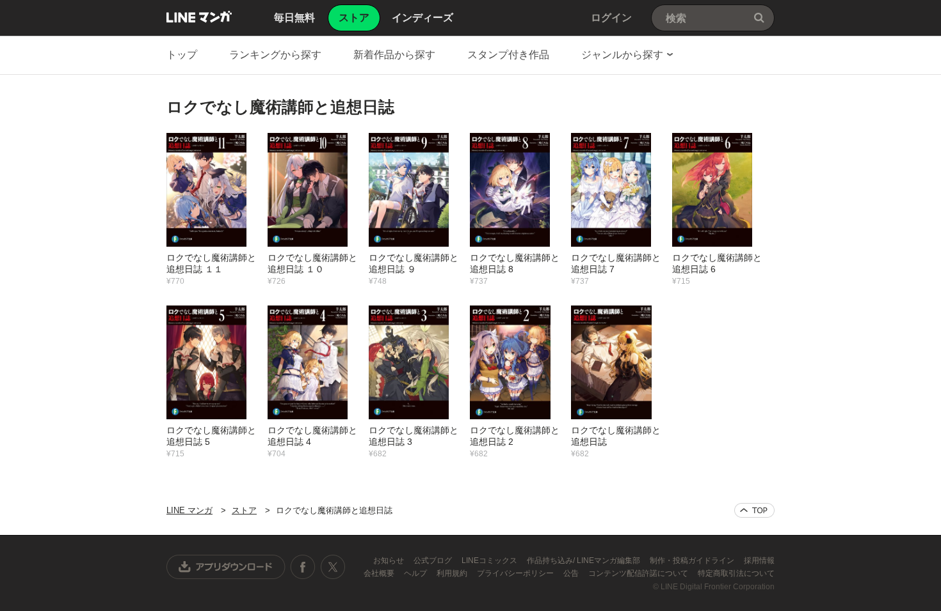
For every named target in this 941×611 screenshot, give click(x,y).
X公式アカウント (332, 567)
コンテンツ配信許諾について (639, 573)
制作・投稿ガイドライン (693, 560)
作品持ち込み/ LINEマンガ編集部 (584, 560)
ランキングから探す (275, 54)
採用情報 (759, 560)
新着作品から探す (394, 54)
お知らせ (389, 560)
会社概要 (380, 573)
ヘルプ (416, 573)
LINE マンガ (199, 16)
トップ (181, 54)
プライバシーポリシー (516, 573)
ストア (244, 510)
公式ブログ (434, 560)
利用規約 (453, 573)
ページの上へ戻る (754, 510)
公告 (572, 573)
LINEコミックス (490, 560)
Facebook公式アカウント (303, 567)
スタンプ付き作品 (508, 54)
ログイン (611, 17)
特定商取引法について (736, 573)
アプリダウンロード (226, 567)
